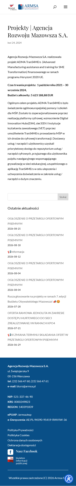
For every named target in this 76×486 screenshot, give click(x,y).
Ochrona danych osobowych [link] (25, 440)
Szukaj (63, 196)
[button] (65, 9)
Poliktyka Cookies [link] (19, 435)
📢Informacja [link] (16, 251)
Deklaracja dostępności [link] (22, 445)
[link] (23, 6)
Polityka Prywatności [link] (20, 430)
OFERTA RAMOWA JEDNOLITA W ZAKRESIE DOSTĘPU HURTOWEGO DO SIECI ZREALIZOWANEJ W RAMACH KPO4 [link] (36, 318)
